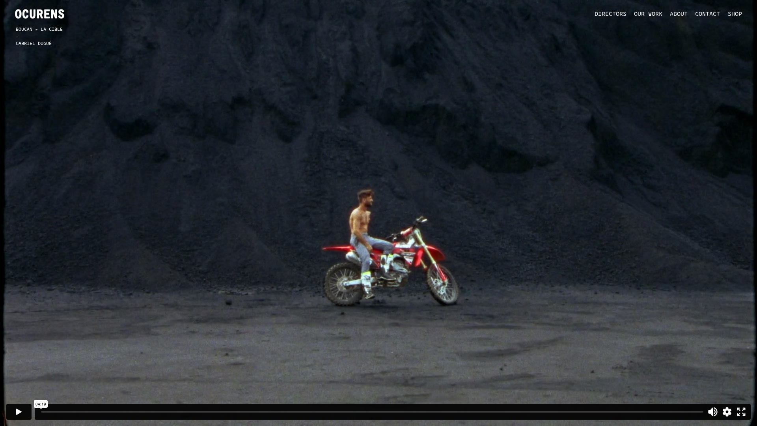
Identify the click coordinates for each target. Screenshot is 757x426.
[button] (606, 13)
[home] (39, 13)
